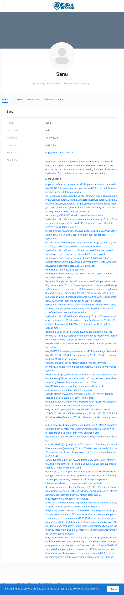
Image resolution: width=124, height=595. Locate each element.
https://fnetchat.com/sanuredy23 (75, 316)
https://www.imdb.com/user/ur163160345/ (90, 557)
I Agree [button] (113, 589)
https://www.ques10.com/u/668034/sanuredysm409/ (80, 510)
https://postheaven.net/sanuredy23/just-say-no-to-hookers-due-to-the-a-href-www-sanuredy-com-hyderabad (80, 432)
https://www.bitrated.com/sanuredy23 (86, 459)
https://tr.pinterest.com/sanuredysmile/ (91, 522)
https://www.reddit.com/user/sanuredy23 (73, 537)
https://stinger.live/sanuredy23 (74, 351)
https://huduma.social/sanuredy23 (76, 304)
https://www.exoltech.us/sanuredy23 (74, 230)
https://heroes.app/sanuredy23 (75, 296)
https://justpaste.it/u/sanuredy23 (80, 425)
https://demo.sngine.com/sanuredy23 (74, 242)
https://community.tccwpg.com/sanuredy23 (77, 261)
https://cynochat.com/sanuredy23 (77, 366)
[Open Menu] (3, 5)
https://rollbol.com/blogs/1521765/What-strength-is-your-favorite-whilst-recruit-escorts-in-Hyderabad (79, 312)
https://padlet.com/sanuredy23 (94, 448)
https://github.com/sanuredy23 (76, 549)
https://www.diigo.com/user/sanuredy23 (88, 541)
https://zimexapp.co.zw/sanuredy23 (71, 471)
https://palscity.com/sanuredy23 (67, 331)
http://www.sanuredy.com (59, 152)
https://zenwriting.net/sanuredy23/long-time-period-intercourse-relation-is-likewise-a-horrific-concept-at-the (76, 483)
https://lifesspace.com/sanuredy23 (77, 335)
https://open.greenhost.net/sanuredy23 (70, 487)
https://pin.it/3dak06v (66, 529)
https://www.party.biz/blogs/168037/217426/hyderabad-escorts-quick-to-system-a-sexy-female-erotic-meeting (79, 397)
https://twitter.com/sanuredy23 (93, 203)
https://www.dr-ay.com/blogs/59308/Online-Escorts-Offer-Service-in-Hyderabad (74, 215)
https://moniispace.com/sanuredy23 (64, 184)
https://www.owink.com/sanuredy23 (79, 343)
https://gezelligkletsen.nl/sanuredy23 (91, 195)
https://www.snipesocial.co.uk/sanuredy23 (89, 285)
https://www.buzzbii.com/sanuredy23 (78, 250)
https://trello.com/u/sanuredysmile (97, 529)
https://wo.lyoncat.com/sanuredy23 (77, 188)
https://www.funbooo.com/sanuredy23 (83, 207)
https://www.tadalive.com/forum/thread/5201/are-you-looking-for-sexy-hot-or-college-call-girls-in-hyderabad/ (81, 293)
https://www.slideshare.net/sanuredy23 (84, 553)
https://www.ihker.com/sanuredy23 (76, 374)
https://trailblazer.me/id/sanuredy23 (90, 491)
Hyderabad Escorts (89, 161)
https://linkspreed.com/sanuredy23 (90, 199)
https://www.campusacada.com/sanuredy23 (81, 219)
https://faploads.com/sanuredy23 (91, 444)
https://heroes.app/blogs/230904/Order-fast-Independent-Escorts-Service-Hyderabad (80, 300)
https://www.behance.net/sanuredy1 (77, 436)
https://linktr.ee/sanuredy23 (76, 413)
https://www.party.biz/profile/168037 (74, 401)
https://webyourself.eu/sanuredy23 (87, 320)
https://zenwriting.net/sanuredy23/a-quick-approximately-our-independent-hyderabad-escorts (74, 390)
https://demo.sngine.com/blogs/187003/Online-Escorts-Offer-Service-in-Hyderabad (80, 246)
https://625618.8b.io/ (103, 413)
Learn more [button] (92, 588)
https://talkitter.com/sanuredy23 (75, 355)
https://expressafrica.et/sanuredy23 (77, 281)
